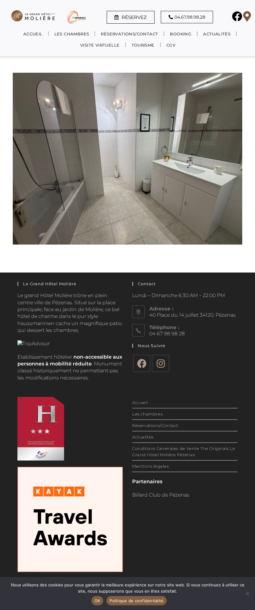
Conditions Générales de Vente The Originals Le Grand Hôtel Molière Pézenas (183, 451)
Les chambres (147, 413)
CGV (170, 45)
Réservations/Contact (129, 33)
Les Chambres (71, 33)
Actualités (216, 33)
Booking (180, 33)
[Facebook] (141, 363)
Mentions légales (150, 466)
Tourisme (143, 45)
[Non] (247, 593)
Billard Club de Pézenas (160, 495)
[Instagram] (160, 363)
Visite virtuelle (99, 45)
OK (97, 600)
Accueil (33, 33)
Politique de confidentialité (136, 600)
